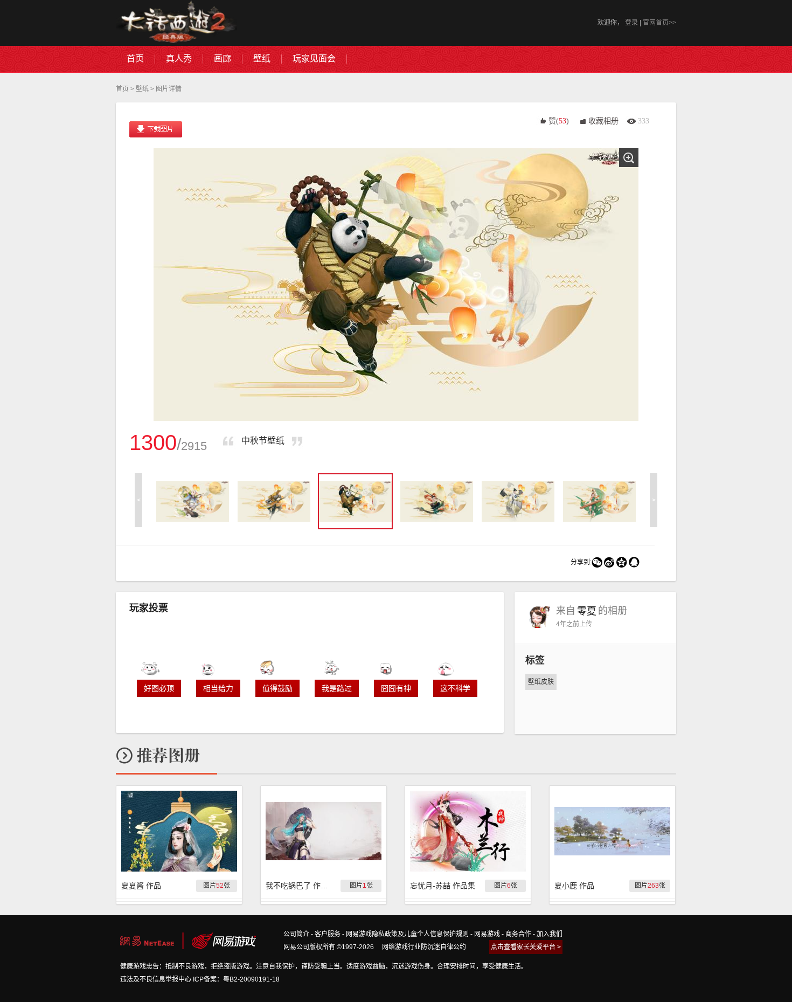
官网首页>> (659, 22)
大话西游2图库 (176, 23)
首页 (122, 89)
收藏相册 (603, 121)
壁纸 (142, 89)
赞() (558, 121)
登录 (631, 22)
